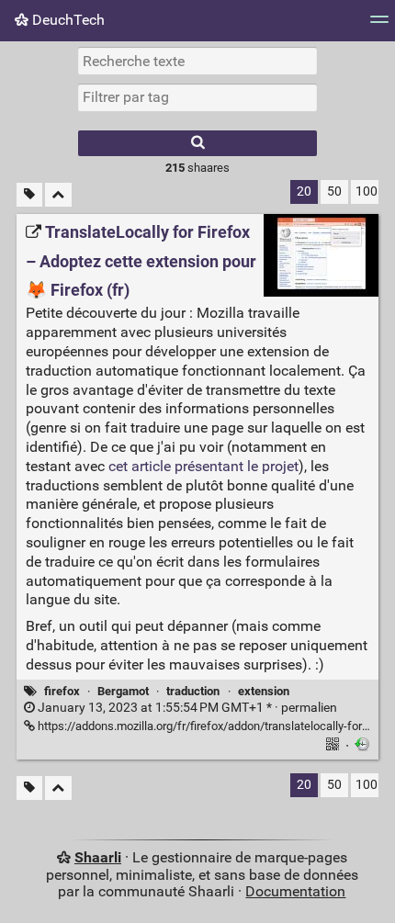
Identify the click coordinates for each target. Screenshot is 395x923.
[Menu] (379, 25)
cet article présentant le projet (203, 466)
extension (263, 691)
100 (367, 191)
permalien (186, 707)
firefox (62, 691)
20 (304, 191)
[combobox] (197, 97)
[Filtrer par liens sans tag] (29, 195)
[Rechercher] (197, 143)
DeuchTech (66, 19)
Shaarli (97, 857)
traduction (193, 691)
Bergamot (123, 691)
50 (334, 191)
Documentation (295, 891)
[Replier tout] (58, 195)
